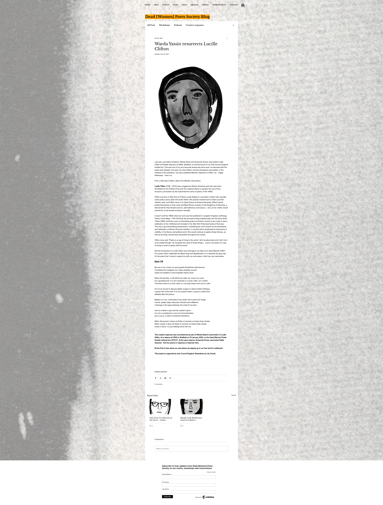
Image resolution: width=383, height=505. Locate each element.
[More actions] (227, 38)
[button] (243, 4)
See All (233, 395)
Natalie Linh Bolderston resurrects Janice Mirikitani (191, 419)
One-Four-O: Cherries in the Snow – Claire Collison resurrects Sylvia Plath (161, 419)
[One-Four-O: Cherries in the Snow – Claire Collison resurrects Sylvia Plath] (160, 406)
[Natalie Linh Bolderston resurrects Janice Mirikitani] (191, 406)
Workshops (164, 25)
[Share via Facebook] (155, 378)
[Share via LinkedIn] (165, 378)
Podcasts (178, 25)
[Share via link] (170, 378)
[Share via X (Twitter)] (160, 378)
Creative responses (195, 25)
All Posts (151, 25)
